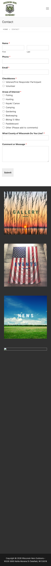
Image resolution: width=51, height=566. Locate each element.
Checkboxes (9, 78)
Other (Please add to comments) (22, 127)
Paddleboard (12, 123)
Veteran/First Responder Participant (23, 82)
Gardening (11, 111)
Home (5, 29)
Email (5, 67)
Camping (10, 107)
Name (6, 43)
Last (28, 52)
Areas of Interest (11, 92)
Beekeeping (11, 115)
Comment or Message (14, 144)
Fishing (9, 95)
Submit (7, 172)
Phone (6, 56)
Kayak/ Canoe (13, 103)
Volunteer (10, 86)
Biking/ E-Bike (13, 119)
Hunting (9, 99)
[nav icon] (47, 8)
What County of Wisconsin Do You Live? (23, 133)
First (4, 52)
